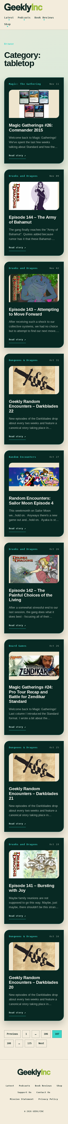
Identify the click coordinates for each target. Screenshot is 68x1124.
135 (29, 1043)
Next (41, 1043)
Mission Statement (22, 1099)
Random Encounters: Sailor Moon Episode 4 (31, 500)
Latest (9, 17)
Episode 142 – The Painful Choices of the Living (30, 595)
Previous (12, 1033)
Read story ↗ (17, 155)
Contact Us (43, 1092)
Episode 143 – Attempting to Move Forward (34, 311)
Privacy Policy (48, 1099)
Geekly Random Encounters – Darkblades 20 (33, 982)
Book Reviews (44, 17)
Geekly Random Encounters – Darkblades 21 (33, 793)
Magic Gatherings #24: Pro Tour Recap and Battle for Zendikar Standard (31, 694)
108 (9, 1043)
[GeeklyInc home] (23, 7)
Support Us (25, 1092)
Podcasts (24, 17)
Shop (7, 24)
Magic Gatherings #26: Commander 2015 (31, 127)
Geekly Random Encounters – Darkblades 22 (33, 406)
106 (46, 1033)
